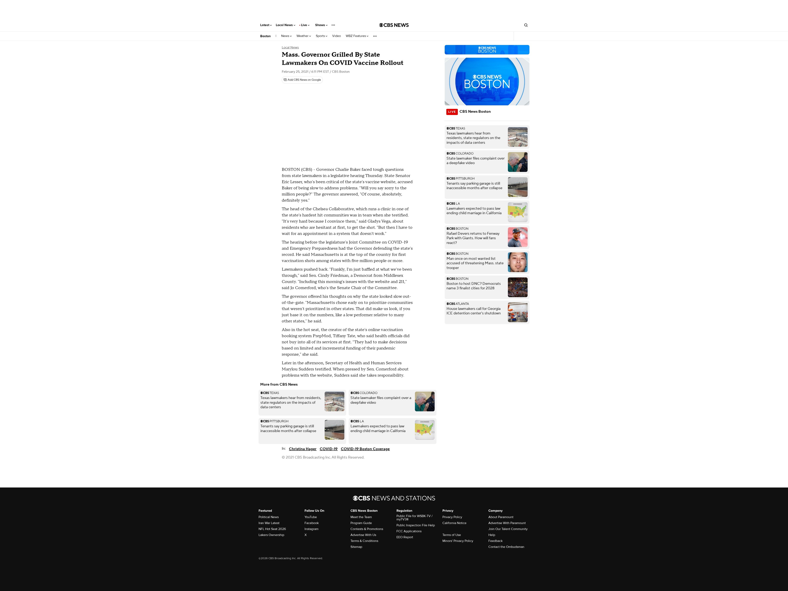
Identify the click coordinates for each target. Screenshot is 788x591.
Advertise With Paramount (507, 523)
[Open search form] (526, 25)
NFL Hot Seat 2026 (272, 529)
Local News (285, 25)
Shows (320, 25)
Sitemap (356, 546)
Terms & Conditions (364, 541)
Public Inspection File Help (415, 525)
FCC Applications (408, 531)
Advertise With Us (363, 535)
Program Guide (361, 523)
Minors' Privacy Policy (457, 541)
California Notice (454, 523)
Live (304, 25)
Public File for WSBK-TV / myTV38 (414, 517)
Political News (269, 517)
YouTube (311, 517)
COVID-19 (329, 449)
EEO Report (404, 537)
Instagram (311, 529)
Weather (303, 36)
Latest (265, 25)
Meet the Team (361, 517)
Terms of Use (451, 535)
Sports (321, 36)
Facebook (312, 523)
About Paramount (500, 517)
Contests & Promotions (366, 529)
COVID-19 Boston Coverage (365, 449)
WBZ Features (356, 36)
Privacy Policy (452, 517)
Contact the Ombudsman (506, 546)
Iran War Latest (269, 523)
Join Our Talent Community (508, 529)
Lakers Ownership (271, 535)
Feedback (495, 541)
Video (336, 36)
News (285, 36)
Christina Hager (302, 449)
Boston (265, 36)
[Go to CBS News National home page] (394, 25)
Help (491, 535)
